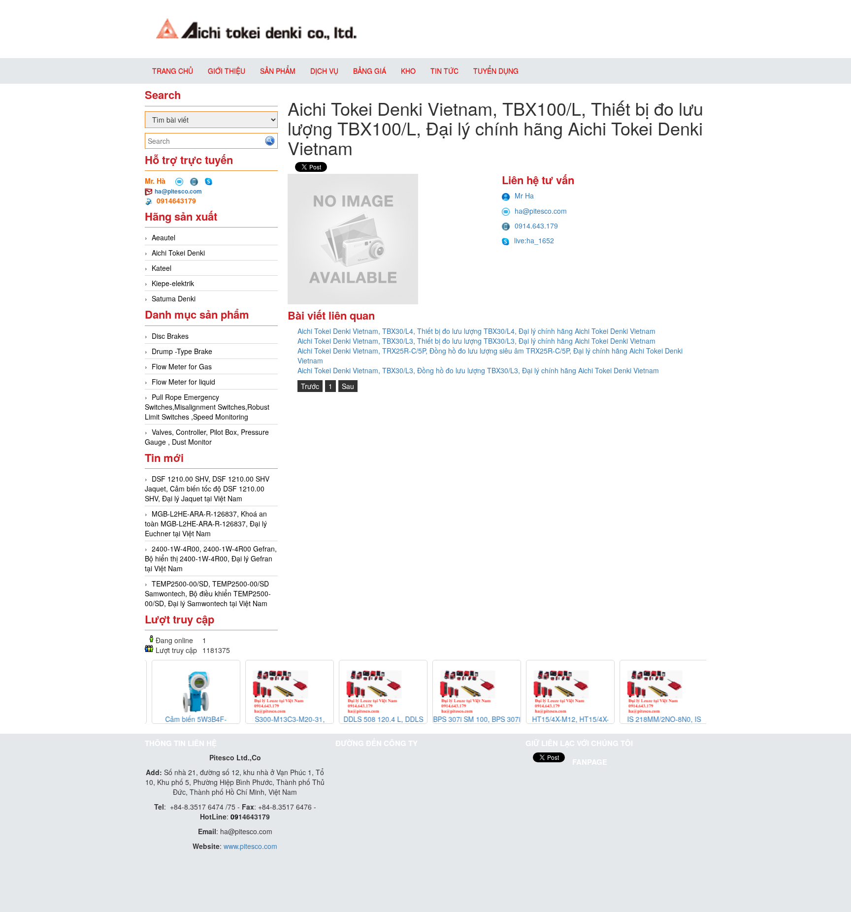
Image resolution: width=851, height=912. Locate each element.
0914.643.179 (536, 225)
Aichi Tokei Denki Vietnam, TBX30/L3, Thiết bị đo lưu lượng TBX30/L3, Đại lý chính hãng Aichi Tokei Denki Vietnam (476, 341)
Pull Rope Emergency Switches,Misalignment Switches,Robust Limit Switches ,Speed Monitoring (207, 407)
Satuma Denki (174, 298)
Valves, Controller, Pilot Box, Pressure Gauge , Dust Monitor (207, 437)
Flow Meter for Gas (182, 366)
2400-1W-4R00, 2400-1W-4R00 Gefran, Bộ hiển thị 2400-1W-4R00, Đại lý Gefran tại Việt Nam (211, 558)
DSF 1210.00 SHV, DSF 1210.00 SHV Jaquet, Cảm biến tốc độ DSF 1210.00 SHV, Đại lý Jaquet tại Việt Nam (207, 488)
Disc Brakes (170, 336)
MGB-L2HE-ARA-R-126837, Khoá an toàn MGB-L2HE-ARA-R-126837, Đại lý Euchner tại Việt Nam (206, 523)
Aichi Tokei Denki (178, 253)
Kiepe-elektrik (173, 283)
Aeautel (163, 237)
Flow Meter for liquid (183, 382)
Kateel (161, 268)
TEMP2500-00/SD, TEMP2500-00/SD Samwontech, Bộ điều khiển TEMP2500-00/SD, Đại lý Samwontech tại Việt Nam (208, 593)
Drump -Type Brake (182, 351)
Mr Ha (524, 195)
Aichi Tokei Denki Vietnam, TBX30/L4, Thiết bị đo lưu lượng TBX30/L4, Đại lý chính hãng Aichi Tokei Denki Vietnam (476, 331)
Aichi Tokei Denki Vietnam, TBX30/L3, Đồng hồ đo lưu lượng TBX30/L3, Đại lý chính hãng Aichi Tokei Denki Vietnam (478, 370)
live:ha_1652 (534, 240)
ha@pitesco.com (178, 191)
